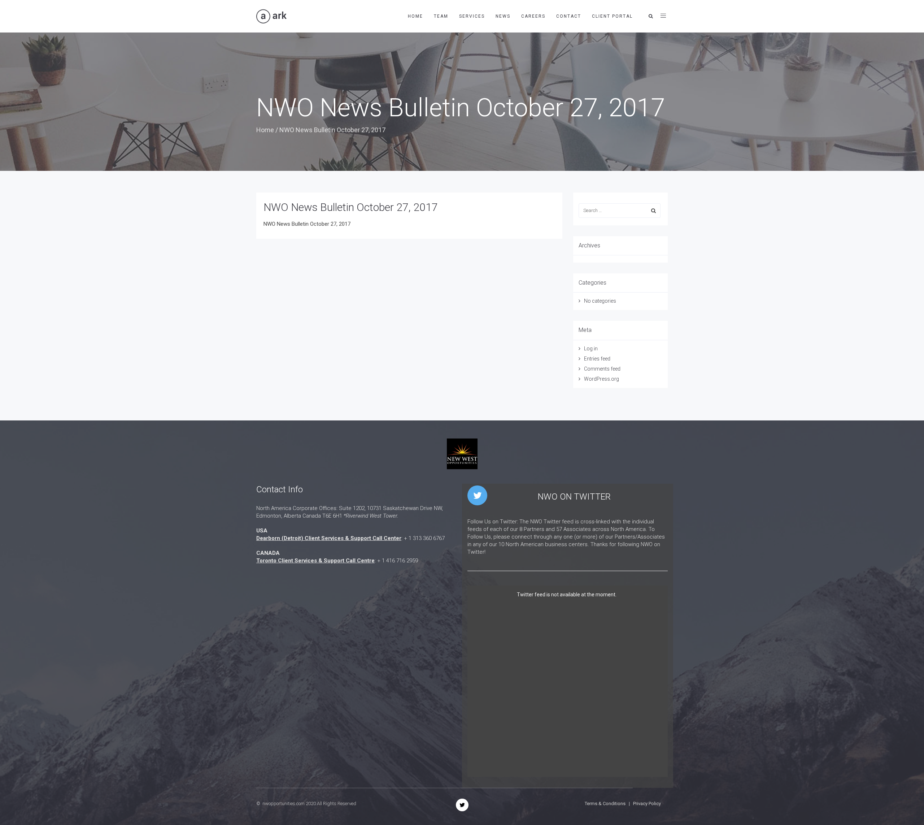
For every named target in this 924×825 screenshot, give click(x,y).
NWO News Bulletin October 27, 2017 (306, 224)
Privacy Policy (647, 803)
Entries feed (597, 359)
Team (441, 16)
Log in (591, 348)
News (503, 16)
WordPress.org (601, 379)
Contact (568, 16)
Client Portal (612, 16)
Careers (533, 16)
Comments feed (602, 369)
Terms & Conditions (605, 803)
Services (472, 16)
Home (415, 16)
